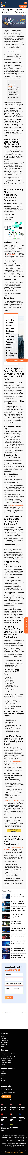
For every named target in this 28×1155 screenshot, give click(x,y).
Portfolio (3, 1038)
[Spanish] (4, 5)
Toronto (3, 1080)
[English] (2, 5)
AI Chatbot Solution (6, 1058)
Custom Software (6, 1060)
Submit (9, 997)
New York (3, 1071)
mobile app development (16, 505)
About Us (3, 1036)
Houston (3, 1077)
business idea (7, 501)
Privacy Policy (9, 1152)
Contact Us (4, 1044)
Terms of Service (18, 1152)
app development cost (18, 761)
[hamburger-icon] (25, 3)
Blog (2, 1046)
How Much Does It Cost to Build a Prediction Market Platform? (18, 937)
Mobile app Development (8, 1053)
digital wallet (18, 558)
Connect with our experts (11, 800)
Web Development (6, 1055)
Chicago (3, 1073)
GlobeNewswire (12, 86)
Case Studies (4, 1040)
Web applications (11, 254)
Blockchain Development (8, 1056)
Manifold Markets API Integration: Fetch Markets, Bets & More (17, 916)
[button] (6, 1096)
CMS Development (6, 1062)
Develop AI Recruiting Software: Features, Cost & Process (18, 957)
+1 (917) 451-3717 (8, 1089)
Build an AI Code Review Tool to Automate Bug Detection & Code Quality (18, 943)
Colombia (14, 1128)
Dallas (3, 1075)
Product (3, 1064)
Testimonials (4, 1042)
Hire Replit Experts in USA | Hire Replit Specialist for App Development (18, 950)
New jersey (4, 1078)
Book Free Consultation (17, 360)
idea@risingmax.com (9, 1092)
